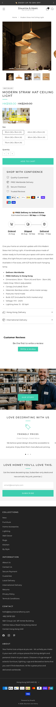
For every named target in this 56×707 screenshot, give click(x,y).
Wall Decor (7, 536)
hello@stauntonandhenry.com (16, 612)
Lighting (6, 531)
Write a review (28, 349)
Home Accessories (10, 527)
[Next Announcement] (53, 2)
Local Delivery (8, 580)
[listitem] (28, 2)
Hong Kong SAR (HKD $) (27, 682)
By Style (6, 549)
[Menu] (3, 9)
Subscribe (28, 493)
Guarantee (7, 576)
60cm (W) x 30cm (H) (36, 137)
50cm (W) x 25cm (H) (13, 137)
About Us (6, 562)
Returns (5, 589)
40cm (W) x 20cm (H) (36, 132)
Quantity (6, 150)
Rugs (4, 540)
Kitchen (5, 545)
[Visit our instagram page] (8, 635)
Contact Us (7, 567)
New (4, 518)
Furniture (6, 522)
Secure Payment (9, 571)
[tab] (25, 454)
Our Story (28, 397)
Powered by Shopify (28, 700)
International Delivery (12, 585)
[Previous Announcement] (2, 2)
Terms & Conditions (10, 598)
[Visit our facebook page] (3, 635)
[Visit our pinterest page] (14, 635)
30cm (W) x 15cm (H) (13, 132)
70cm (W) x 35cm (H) (13, 143)
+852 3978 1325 (8, 616)
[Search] (52, 9)
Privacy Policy (8, 594)
